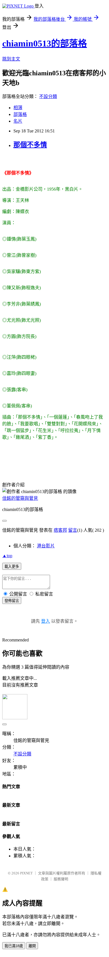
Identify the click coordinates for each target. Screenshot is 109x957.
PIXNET (26, 873)
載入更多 (11, 566)
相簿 (17, 107)
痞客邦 (60, 530)
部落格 (20, 114)
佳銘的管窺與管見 (20, 498)
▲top (7, 555)
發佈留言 (11, 601)
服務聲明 (61, 879)
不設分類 (48, 96)
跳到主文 (11, 59)
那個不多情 (30, 144)
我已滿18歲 (13, 946)
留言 (72, 530)
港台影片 (46, 545)
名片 (17, 121)
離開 (32, 946)
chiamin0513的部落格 (44, 43)
